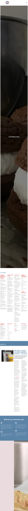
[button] (26, 2)
